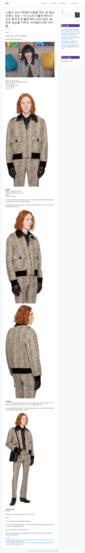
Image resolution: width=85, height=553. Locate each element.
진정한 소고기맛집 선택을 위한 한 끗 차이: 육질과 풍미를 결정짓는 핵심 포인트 (70, 46)
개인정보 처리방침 (50, 551)
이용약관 (57, 551)
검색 (62, 11)
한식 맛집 (54, 3)
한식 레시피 (44, 3)
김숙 (7, 3)
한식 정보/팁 (74, 3)
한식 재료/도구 (63, 3)
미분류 (8, 538)
